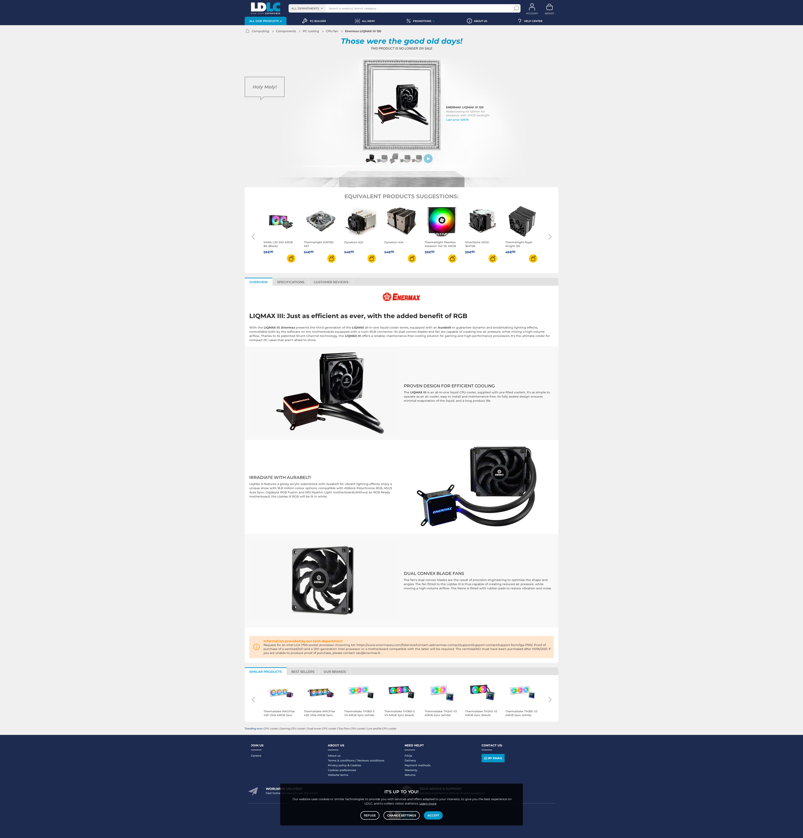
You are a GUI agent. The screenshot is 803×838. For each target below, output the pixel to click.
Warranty (411, 770)
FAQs (408, 755)
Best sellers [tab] (302, 672)
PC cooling (311, 31)
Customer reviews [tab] (331, 282)
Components (286, 31)
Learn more (427, 803)
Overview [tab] (258, 282)
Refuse (370, 815)
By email (495, 758)
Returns (410, 775)
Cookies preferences (342, 770)
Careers (256, 755)
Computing (260, 31)
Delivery (410, 760)
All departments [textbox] (305, 8)
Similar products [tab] (265, 672)
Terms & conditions (341, 760)
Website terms (338, 775)
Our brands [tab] (335, 672)
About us (334, 755)
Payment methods (418, 765)
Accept (433, 815)
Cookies (355, 765)
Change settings (401, 815)
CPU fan (332, 31)
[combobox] (307, 8)
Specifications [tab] (290, 282)
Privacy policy (337, 765)
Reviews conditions (370, 760)
